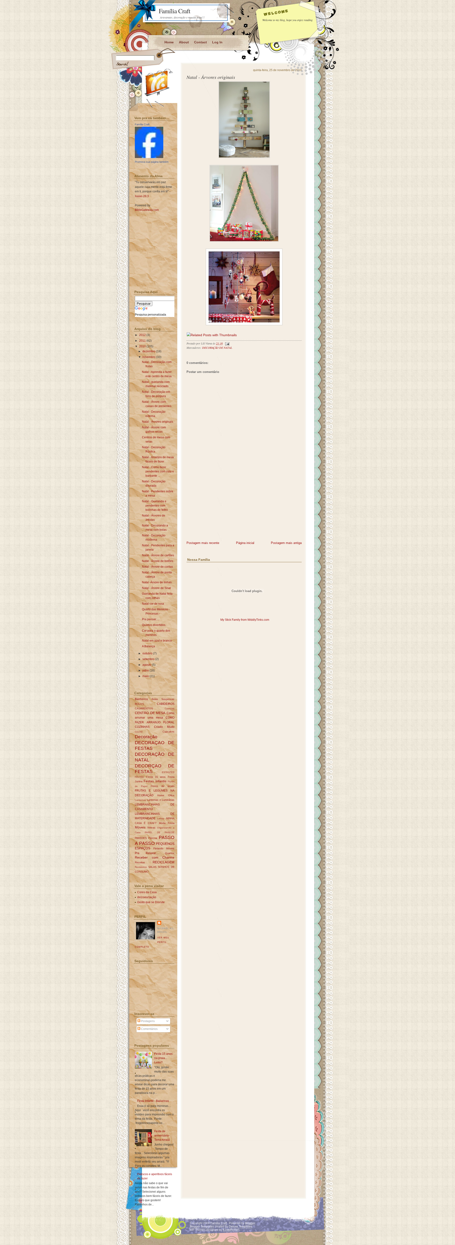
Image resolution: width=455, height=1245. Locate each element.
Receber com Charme (154, 857)
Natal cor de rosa (153, 603)
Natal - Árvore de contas (157, 566)
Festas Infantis (155, 781)
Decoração (146, 736)
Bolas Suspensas (163, 699)
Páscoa (152, 838)
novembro (148, 357)
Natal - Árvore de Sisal (156, 588)
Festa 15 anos (156, 776)
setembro (148, 659)
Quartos (169, 853)
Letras (160, 818)
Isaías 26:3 (142, 196)
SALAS (152, 866)
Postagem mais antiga (286, 543)
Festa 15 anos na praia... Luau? (163, 1058)
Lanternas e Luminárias (160, 799)
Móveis (140, 827)
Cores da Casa (147, 892)
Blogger (250, 1223)
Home (169, 42)
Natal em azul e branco (157, 640)
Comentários (149, 1029)
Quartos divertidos (153, 625)
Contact (200, 42)
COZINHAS (142, 727)
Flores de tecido (162, 786)
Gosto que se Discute (151, 902)
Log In (217, 42)
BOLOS (139, 703)
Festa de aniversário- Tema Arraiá (162, 1135)
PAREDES (141, 838)
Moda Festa (166, 823)
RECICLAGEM (163, 862)
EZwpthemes (231, 1229)
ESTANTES (168, 772)
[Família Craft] (149, 157)
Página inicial (245, 543)
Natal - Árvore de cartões (158, 555)
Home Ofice (165, 795)
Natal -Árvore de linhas (157, 582)
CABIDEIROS (165, 704)
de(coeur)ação (146, 897)
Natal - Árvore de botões (157, 561)
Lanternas (140, 800)
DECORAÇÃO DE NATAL (217, 347)
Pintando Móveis (163, 848)
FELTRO (139, 777)
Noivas (151, 827)
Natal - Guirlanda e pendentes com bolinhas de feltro (155, 506)
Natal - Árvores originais (211, 77)
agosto (146, 664)
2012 (142, 335)
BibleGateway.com (147, 210)
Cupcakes (168, 731)
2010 (142, 346)
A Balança (148, 646)
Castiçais (169, 708)
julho (145, 670)
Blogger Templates (202, 1226)
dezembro (148, 351)
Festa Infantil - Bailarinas (153, 1101)
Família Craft (174, 11)
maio (145, 676)
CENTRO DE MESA (150, 713)
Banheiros (141, 699)
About (184, 42)
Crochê (139, 731)
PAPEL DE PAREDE (159, 832)
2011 (142, 340)
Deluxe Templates (240, 1226)
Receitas (140, 862)
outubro (147, 653)
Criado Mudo (164, 727)
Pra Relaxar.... (147, 853)
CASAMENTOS (144, 708)
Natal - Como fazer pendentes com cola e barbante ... (158, 471)
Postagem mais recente (203, 543)
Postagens (147, 1021)
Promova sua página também (151, 161)
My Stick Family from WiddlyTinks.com (244, 619)
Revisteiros (141, 867)
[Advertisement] (222, 507)
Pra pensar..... (150, 619)
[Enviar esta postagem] (226, 343)
